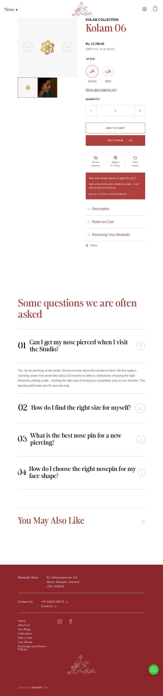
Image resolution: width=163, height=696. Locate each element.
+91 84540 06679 (52, 601)
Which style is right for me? (101, 89)
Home (22, 620)
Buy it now (115, 140)
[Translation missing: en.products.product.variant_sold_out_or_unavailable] (92, 71)
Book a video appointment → (110, 194)
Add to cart (115, 128)
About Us (24, 625)
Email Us (47, 606)
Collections (25, 633)
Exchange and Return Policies (32, 648)
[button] (144, 9)
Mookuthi (37, 687)
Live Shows (25, 642)
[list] (47, 48)
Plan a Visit (25, 637)
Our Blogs (24, 629)
